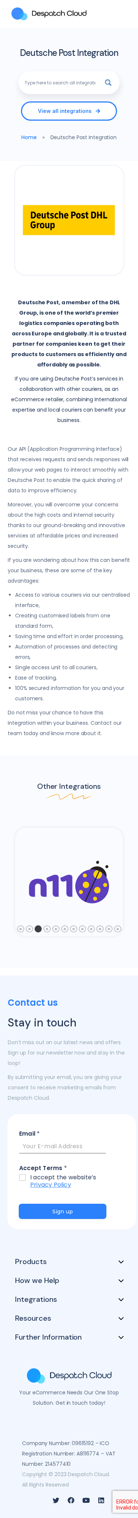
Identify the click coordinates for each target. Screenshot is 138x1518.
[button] (69, 111)
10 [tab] (100, 931)
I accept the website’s (63, 1181)
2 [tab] (29, 931)
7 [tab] (73, 931)
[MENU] (121, 13)
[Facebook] (71, 1500)
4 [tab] (47, 931)
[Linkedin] (101, 1500)
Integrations (36, 1299)
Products (31, 1261)
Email (29, 1134)
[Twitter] (56, 1500)
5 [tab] (56, 931)
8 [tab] (82, 931)
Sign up (62, 1211)
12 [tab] (117, 931)
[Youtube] (86, 1500)
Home (29, 137)
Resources (33, 1318)
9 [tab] (91, 931)
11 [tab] (109, 931)
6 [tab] (64, 931)
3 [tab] (38, 931)
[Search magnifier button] (108, 82)
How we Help (37, 1280)
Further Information (48, 1337)
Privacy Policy (50, 1184)
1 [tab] (20, 931)
